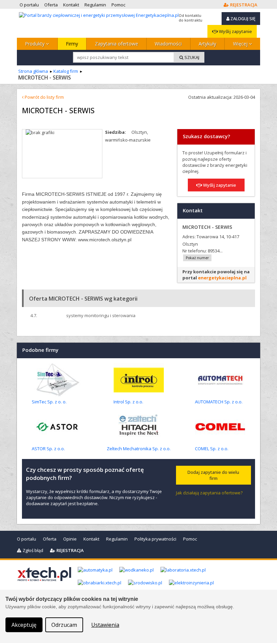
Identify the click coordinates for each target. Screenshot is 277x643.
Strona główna (33, 71)
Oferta (49, 539)
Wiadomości (168, 43)
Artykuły (207, 43)
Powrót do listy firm (44, 97)
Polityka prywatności (155, 539)
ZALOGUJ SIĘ (242, 19)
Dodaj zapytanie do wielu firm (213, 475)
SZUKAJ (191, 57)
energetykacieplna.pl (222, 278)
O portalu (26, 539)
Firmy (72, 43)
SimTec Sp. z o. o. (49, 402)
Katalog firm (65, 71)
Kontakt (91, 539)
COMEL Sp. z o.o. (211, 449)
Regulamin (117, 539)
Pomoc (190, 539)
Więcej (241, 43)
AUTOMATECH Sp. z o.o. (219, 402)
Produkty (35, 43)
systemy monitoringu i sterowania (100, 315)
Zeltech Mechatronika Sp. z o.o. (139, 449)
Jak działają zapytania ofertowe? (209, 493)
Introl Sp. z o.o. (128, 402)
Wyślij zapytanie (235, 31)
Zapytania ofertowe (116, 43)
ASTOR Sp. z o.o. (48, 449)
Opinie (70, 539)
